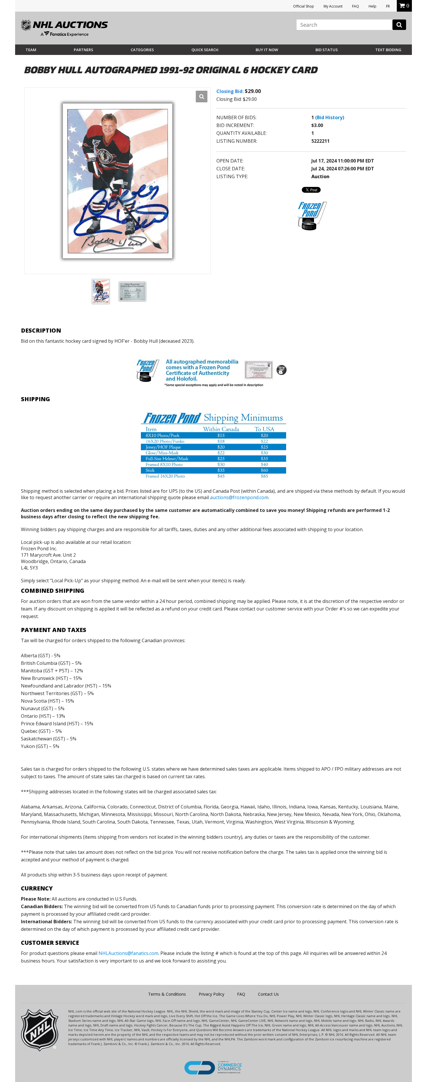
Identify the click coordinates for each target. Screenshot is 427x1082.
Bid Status (326, 49)
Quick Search (204, 49)
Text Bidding (388, 49)
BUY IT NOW (267, 49)
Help (372, 6)
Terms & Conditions (167, 994)
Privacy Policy (211, 994)
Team (31, 49)
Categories (142, 49)
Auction (320, 176)
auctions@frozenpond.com (239, 497)
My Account (333, 6)
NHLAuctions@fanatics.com (128, 953)
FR (388, 6)
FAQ (355, 6)
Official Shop (303, 6)
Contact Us (268, 994)
